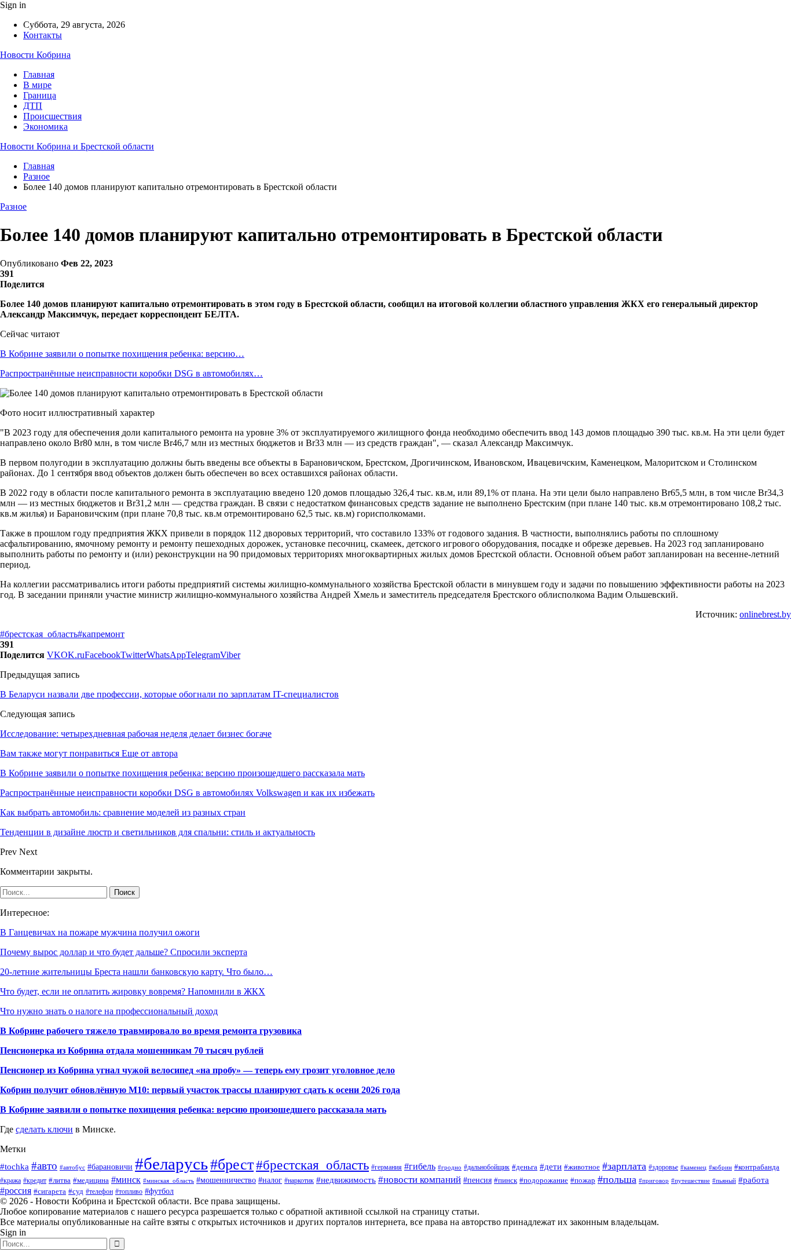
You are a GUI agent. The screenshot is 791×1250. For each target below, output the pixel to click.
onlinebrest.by (765, 614)
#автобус (72, 1167)
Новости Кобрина (35, 55)
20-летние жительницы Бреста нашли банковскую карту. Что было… (136, 972)
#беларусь (171, 1163)
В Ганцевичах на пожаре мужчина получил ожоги (100, 932)
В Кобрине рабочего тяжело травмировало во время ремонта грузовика (151, 1031)
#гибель (419, 1166)
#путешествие (690, 1180)
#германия (386, 1167)
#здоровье (663, 1167)
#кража (10, 1180)
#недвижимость (346, 1180)
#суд (75, 1191)
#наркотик (299, 1180)
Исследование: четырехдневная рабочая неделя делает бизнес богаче (136, 734)
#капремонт (101, 634)
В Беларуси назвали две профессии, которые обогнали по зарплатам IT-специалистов (169, 694)
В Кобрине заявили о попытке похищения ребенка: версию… (122, 354)
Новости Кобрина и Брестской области (77, 146)
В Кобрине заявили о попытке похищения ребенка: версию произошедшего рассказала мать (193, 1109)
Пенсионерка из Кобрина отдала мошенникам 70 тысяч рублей (131, 1050)
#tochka (14, 1166)
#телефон (99, 1192)
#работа (753, 1180)
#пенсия (477, 1180)
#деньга (524, 1167)
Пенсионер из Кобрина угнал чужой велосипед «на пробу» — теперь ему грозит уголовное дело (197, 1070)
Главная (38, 74)
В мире (37, 85)
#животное (582, 1167)
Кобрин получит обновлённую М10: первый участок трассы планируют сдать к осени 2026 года (200, 1090)
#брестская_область (39, 634)
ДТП (32, 106)
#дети (551, 1166)
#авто (44, 1166)
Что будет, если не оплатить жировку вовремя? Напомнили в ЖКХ (132, 991)
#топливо (128, 1192)
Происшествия (52, 116)
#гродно (450, 1167)
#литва (60, 1180)
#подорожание (543, 1180)
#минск (126, 1180)
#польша (617, 1179)
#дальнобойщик (487, 1167)
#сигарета (50, 1191)
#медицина (91, 1180)
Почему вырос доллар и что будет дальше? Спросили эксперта (123, 952)
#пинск (505, 1180)
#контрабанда (756, 1167)
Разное (13, 206)
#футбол (159, 1191)
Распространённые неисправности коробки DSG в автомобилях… (131, 373)
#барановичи (110, 1167)
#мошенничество (226, 1180)
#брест (232, 1164)
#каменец (693, 1167)
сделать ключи (44, 1129)
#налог (270, 1180)
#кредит (34, 1181)
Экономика (45, 126)
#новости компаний (419, 1179)
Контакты (42, 35)
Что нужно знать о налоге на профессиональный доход (109, 1011)
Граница (39, 95)
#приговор (654, 1180)
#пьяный (724, 1180)
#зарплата (624, 1166)
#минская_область (168, 1180)
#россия (15, 1191)
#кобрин (720, 1167)
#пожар (582, 1180)
